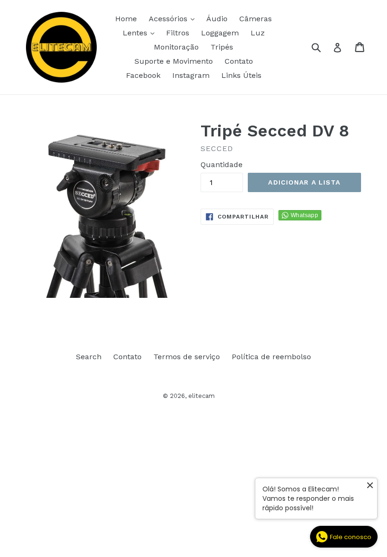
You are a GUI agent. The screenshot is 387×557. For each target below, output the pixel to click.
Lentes (141, 32)
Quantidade (222, 164)
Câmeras (255, 18)
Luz (258, 32)
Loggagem (220, 32)
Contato (239, 61)
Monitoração (176, 46)
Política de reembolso (271, 356)
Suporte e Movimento (174, 61)
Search (88, 356)
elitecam (201, 395)
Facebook (143, 75)
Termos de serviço (186, 356)
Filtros (177, 32)
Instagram (191, 75)
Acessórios (174, 18)
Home (126, 18)
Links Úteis (241, 75)
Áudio (216, 18)
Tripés (221, 46)
